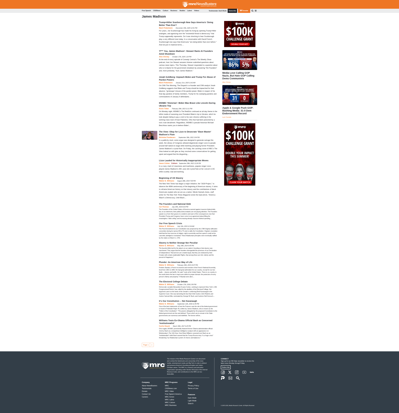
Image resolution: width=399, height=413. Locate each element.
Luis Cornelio (226, 117)
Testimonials (213, 11)
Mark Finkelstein (166, 28)
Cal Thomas (164, 207)
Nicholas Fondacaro (167, 137)
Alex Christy (164, 57)
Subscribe (232, 11)
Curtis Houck (164, 326)
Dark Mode (223, 11)
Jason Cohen (164, 163)
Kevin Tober (164, 109)
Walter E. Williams (166, 181)
